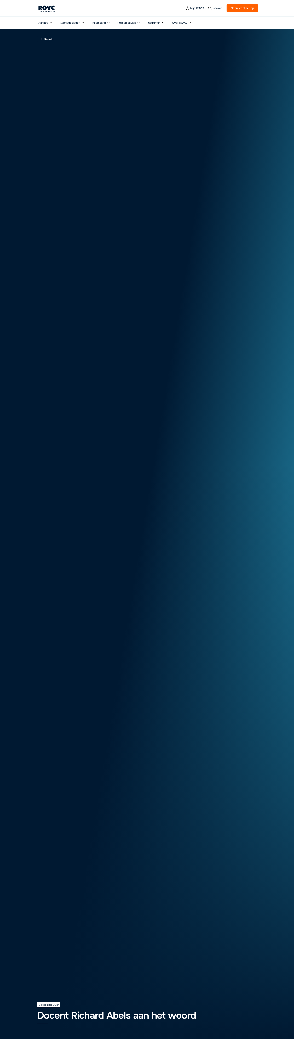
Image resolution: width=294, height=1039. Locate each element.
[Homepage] (46, 8)
